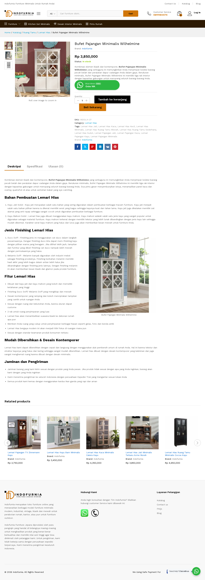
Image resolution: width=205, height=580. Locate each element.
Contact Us (170, 3)
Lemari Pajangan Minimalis (104, 136)
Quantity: (78, 96)
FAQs (159, 509)
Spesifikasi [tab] (34, 166)
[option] (24, 442)
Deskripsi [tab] (14, 166)
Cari (131, 13)
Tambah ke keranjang (112, 99)
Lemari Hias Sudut (84, 133)
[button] (20, 447)
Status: (78, 61)
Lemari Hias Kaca (107, 126)
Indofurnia (87, 48)
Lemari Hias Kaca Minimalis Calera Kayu (100, 453)
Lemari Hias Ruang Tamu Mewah (101, 129)
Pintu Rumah (96, 24)
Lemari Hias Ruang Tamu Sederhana (138, 129)
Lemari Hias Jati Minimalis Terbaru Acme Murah (139, 453)
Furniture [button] (12, 24)
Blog (198, 3)
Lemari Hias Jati (89, 126)
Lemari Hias (91, 123)
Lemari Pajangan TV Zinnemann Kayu (24, 453)
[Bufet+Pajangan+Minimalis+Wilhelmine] (85, 147)
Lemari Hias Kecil (126, 126)
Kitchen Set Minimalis (39, 24)
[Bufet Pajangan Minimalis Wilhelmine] (78, 147)
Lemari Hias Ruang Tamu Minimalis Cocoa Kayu (177, 453)
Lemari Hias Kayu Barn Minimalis (63, 452)
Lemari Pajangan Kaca (128, 133)
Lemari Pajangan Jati (105, 133)
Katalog (186, 3)
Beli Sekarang (93, 107)
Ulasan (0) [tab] (55, 166)
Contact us (162, 504)
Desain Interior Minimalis (69, 24)
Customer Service (162, 12)
